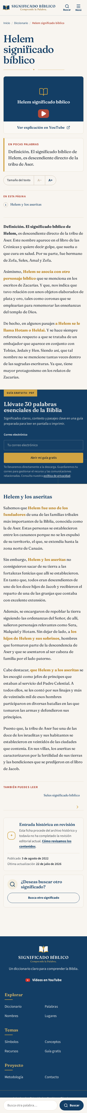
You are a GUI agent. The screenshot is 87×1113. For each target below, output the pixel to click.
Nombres (11, 1015)
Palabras (51, 1006)
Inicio (6, 23)
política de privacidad (57, 476)
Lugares (51, 1015)
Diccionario (21, 23)
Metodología (14, 1077)
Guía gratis (53, 1051)
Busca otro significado (43, 898)
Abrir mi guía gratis (44, 458)
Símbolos (11, 1041)
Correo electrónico (15, 435)
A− (40, 180)
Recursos (11, 1051)
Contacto (52, 1077)
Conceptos (53, 1041)
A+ (51, 180)
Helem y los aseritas (25, 204)
